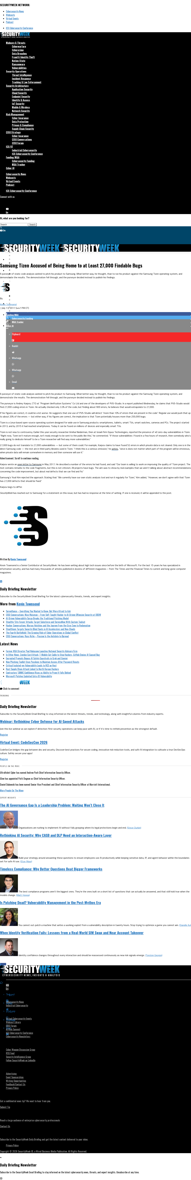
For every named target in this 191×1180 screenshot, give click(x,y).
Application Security (22, 89)
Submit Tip (5, 1107)
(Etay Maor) (26, 861)
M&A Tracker (18, 164)
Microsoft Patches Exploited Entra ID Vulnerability (29, 676)
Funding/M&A (12, 157)
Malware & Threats (15, 43)
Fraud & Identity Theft (23, 57)
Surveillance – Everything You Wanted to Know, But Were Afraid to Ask (38, 611)
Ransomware (18, 64)
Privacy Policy (12, 1088)
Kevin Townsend (8, 304)
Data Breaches (19, 53)
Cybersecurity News (15, 11)
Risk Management (15, 114)
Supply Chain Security (23, 129)
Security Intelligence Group (18, 1057)
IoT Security (18, 103)
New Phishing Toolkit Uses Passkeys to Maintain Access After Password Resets (42, 662)
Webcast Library (13, 1022)
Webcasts (10, 15)
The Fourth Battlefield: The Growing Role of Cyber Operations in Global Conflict (42, 632)
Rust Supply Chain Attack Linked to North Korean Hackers (32, 669)
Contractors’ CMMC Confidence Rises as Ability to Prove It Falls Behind (38, 672)
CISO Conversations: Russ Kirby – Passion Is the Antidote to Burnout (37, 636)
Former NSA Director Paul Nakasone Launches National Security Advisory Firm (41, 651)
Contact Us (5, 1126)
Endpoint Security (21, 96)
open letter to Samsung (29, 464)
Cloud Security (19, 93)
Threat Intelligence (22, 75)
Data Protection (20, 121)
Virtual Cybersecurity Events (19, 1018)
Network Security (21, 111)
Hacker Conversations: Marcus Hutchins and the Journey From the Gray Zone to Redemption (48, 625)
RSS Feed (10, 1053)
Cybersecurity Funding (23, 161)
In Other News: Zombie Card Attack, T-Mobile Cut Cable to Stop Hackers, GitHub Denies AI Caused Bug (53, 655)
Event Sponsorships (15, 1077)
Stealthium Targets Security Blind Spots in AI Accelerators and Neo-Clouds (40, 629)
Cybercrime (18, 50)
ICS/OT (9, 146)
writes (115, 449)
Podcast (9, 22)
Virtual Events (12, 18)
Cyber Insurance (20, 118)
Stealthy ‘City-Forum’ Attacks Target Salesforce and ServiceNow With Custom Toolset (45, 622)
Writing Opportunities (16, 1081)
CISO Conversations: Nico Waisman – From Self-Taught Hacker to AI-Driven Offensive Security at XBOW (53, 615)
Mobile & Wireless (21, 107)
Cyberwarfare (19, 46)
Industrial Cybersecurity (24, 150)
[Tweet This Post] (98, 317)
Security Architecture (17, 86)
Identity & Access (21, 100)
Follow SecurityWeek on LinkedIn (20, 1060)
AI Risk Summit (13, 1029)
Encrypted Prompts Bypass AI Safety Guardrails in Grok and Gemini (37, 658)
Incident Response (21, 78)
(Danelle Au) (185, 925)
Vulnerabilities (19, 68)
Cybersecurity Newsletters (18, 1036)
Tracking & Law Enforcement (26, 82)
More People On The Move (11, 790)
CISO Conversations (22, 139)
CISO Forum (18, 143)
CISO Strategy (13, 132)
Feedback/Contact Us (15, 1084)
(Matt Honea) (23, 895)
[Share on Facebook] (98, 314)
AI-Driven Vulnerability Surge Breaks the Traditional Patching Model (37, 618)
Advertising (11, 1073)
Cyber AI (10, 168)
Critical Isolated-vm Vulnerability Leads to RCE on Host (31, 665)
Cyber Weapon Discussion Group (20, 1049)
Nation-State (18, 61)
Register (4, 734)
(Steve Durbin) (134, 827)
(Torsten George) (153, 955)
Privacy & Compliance (23, 125)
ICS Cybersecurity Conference (19, 28)
